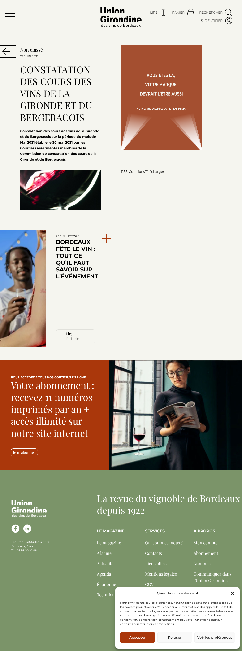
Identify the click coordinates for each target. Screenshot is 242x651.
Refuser (175, 637)
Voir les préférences (214, 637)
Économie (106, 584)
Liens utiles (156, 563)
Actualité (105, 563)
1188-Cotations (133, 172)
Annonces (203, 563)
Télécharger (154, 172)
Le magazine (109, 543)
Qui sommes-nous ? (164, 543)
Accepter (137, 637)
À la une (104, 553)
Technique (107, 595)
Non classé (31, 49)
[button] (232, 593)
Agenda (104, 574)
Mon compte (205, 543)
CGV (149, 584)
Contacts (153, 553)
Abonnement (206, 553)
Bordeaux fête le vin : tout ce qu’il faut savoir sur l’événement (76, 257)
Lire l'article (72, 336)
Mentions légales (161, 574)
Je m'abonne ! (24, 452)
